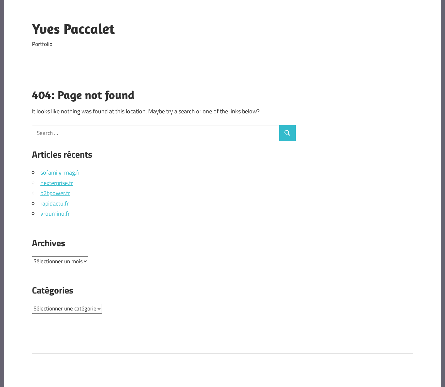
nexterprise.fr (56, 183)
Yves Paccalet (73, 28)
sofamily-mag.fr (60, 172)
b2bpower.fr (55, 193)
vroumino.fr (55, 213)
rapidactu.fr (54, 203)
